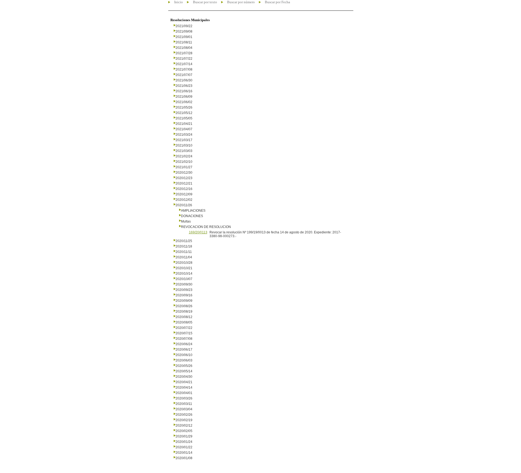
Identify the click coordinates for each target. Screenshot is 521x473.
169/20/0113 (198, 232)
